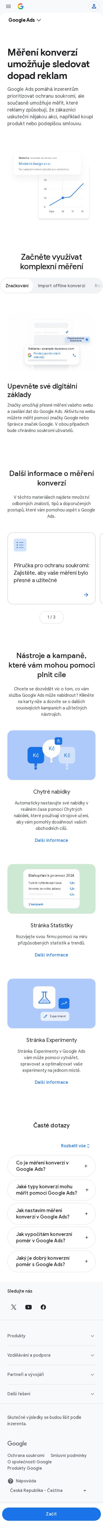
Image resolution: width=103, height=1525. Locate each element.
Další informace (51, 840)
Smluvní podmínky (69, 1455)
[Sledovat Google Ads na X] (13, 1307)
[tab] (17, 286)
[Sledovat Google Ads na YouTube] (28, 1307)
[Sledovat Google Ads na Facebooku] (43, 1307)
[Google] (17, 1444)
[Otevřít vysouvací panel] (8, 6)
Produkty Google (24, 1468)
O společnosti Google (29, 1462)
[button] (51, 1166)
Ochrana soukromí (25, 1455)
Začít (51, 1514)
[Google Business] (20, 6)
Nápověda (26, 1481)
